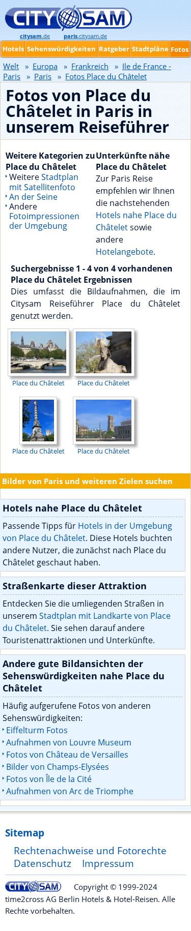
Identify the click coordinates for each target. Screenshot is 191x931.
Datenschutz (42, 863)
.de (35, 36)
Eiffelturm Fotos (37, 730)
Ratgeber (114, 48)
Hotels (13, 48)
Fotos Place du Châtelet (106, 76)
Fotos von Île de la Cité (49, 779)
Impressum (108, 863)
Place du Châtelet (38, 382)
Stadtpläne (150, 48)
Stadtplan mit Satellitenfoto (43, 181)
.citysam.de (85, 36)
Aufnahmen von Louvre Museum (68, 742)
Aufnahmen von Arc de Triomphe (69, 791)
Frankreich (89, 66)
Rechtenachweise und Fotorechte (90, 850)
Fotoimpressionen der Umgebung (44, 221)
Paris (42, 76)
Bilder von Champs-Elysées (57, 766)
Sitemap (24, 832)
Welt (11, 66)
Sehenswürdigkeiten (61, 48)
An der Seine (33, 196)
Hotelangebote (124, 251)
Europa (45, 66)
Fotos (179, 49)
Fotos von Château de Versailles (67, 754)
